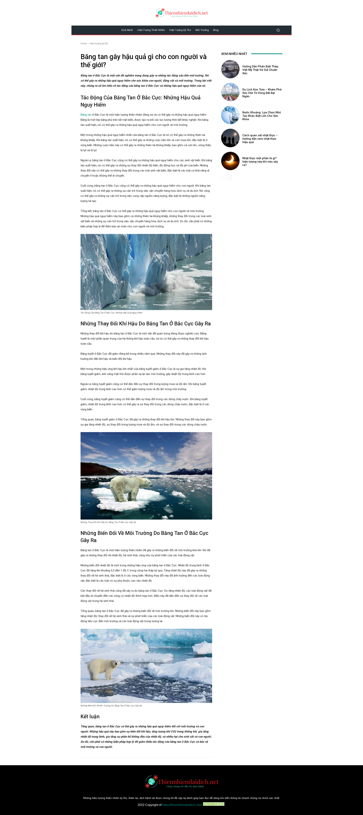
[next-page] (229, 177)
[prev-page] (223, 177)
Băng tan (86, 114)
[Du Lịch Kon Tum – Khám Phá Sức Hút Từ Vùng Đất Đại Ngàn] (230, 92)
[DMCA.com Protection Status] (214, 804)
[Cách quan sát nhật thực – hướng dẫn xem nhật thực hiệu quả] (230, 138)
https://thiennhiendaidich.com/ (182, 804)
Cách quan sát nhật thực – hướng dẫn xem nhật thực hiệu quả (260, 139)
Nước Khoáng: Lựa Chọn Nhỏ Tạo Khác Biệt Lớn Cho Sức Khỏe (261, 116)
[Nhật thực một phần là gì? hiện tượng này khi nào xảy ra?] (230, 161)
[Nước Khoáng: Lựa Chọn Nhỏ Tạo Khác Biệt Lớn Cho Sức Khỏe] (230, 115)
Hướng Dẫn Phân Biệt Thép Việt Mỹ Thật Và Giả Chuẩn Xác (260, 70)
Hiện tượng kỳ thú (99, 43)
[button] (278, 30)
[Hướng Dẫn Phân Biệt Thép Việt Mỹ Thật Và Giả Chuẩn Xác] (230, 69)
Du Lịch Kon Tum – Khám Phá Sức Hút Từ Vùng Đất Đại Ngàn (262, 93)
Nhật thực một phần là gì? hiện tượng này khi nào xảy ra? (260, 162)
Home (84, 43)
